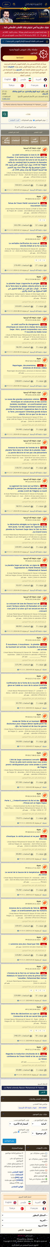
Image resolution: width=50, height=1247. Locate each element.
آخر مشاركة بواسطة (7, 140)
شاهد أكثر (26, 177)
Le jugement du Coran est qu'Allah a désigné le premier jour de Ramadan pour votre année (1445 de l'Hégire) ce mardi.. (27, 488)
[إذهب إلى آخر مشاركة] (5, 190)
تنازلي (15, 1132)
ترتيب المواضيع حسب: (21, 1120)
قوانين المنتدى (17, 1187)
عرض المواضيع (40, 120)
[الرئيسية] (46, 4)
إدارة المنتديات (43, 96)
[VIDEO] (19, 1180)
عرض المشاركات (26, 120)
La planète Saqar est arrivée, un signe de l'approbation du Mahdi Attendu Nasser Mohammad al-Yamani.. (26, 567)
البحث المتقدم (14, 120)
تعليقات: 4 (39, 381)
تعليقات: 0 (39, 185)
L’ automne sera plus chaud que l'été (24, 944)
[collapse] (3, 1098)
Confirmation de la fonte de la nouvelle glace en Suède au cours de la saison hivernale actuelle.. (27, 685)
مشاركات (25, 140)
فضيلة (39, 196)
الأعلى (43, 1092)
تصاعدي (24, 1132)
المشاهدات (16, 140)
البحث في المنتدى (13, 132)
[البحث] (5, 114)
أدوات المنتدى (38, 132)
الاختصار (44, 1130)
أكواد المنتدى (17, 1172)
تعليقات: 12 (39, 225)
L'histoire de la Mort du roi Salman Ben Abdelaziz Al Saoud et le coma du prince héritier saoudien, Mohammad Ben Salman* (27, 975)
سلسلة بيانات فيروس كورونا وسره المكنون (23, 51)
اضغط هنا (19, 58)
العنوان (43, 140)
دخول (6, 4)
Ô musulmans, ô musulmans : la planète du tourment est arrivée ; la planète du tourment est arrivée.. (26, 647)
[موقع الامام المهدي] (33, 4)
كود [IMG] (19, 1177)
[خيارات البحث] (14, 4)
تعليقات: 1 (39, 703)
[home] (46, 41)
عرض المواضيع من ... (40, 1120)
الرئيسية (28, 1230)
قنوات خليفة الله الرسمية (32, 148)
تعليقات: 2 (39, 306)
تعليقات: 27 (39, 265)
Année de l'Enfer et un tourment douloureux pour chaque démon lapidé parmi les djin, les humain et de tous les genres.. (27, 723)
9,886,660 (6, 99)
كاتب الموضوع (34, 140)
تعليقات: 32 (39, 996)
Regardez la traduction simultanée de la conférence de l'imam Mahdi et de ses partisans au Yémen (26, 1056)
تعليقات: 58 (39, 1036)
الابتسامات (19, 1175)
